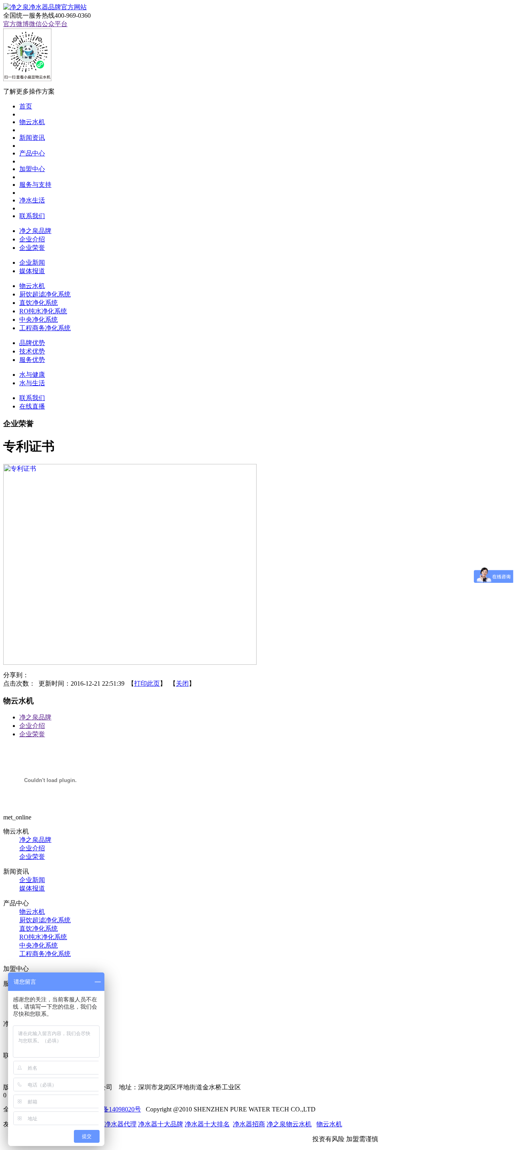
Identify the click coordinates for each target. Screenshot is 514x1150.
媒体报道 (32, 888)
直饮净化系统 (38, 928)
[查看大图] (130, 662)
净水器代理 (120, 1124)
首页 (25, 106)
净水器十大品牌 (160, 1124)
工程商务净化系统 (45, 953)
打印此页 (147, 683)
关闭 (182, 683)
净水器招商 (249, 1124)
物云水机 (32, 911)
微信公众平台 (48, 23)
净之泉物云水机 (289, 1124)
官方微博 (16, 23)
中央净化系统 (38, 945)
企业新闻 (32, 879)
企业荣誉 (32, 734)
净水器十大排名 (207, 1124)
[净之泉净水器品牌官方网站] (45, 7)
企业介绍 (32, 725)
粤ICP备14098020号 (113, 1109)
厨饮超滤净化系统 (45, 920)
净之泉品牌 (35, 717)
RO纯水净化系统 (43, 936)
